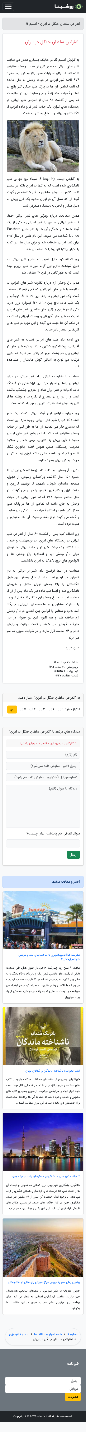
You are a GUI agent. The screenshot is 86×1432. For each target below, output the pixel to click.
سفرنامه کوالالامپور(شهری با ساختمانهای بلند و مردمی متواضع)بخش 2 (49, 957)
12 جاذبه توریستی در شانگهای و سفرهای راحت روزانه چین (46, 1176)
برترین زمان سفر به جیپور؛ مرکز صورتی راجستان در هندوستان (44, 1282)
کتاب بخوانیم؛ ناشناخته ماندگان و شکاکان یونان (52, 1071)
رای (12, 709)
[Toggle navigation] (8, 7)
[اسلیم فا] (68, 7)
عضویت (73, 1396)
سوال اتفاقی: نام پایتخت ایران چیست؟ (53, 833)
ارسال (73, 854)
